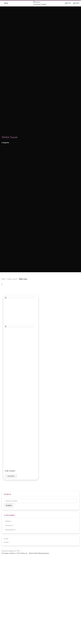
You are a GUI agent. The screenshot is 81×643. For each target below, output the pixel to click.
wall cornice (10, 471)
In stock (6, 542)
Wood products (9, 530)
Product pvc (9, 525)
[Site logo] (40, 3)
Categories (5, 142)
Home (3, 279)
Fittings (7, 521)
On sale (6, 538)
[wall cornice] (19, 311)
